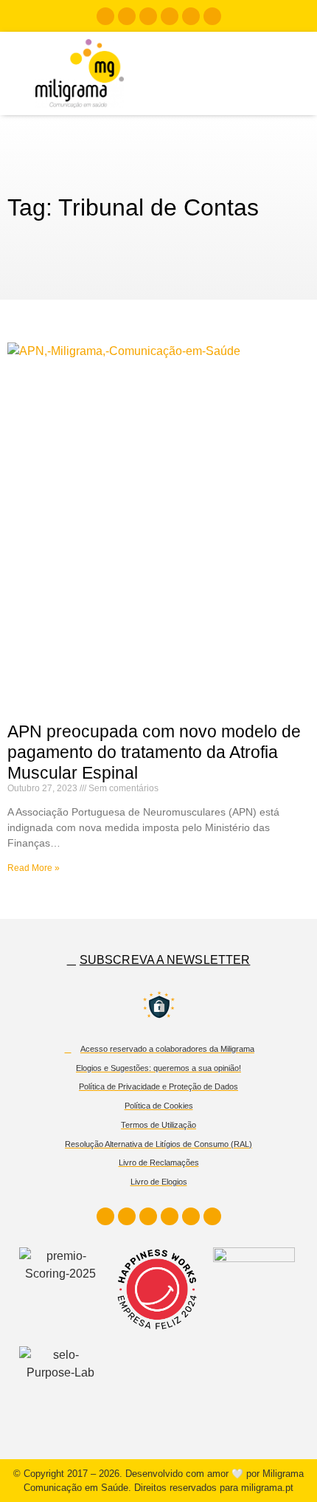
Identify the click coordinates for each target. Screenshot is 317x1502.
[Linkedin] (148, 16)
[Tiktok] (191, 16)
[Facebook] (105, 16)
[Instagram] (127, 16)
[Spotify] (212, 16)
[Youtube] (169, 16)
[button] (283, 73)
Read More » (33, 868)
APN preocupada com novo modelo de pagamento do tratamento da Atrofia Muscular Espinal (154, 752)
